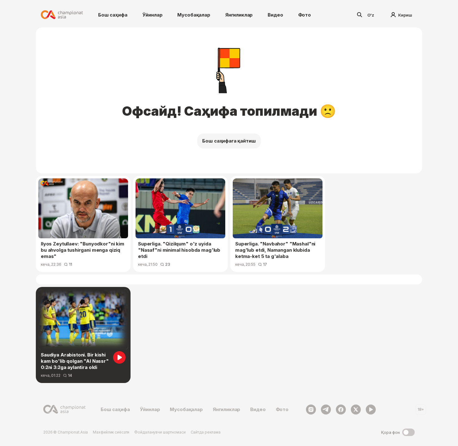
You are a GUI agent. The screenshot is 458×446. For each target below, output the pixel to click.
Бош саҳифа (112, 15)
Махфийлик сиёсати (111, 432)
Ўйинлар (152, 15)
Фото (304, 15)
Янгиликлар (239, 15)
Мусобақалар (193, 15)
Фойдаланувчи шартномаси (159, 432)
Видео (275, 15)
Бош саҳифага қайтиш (228, 141)
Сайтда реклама (206, 432)
